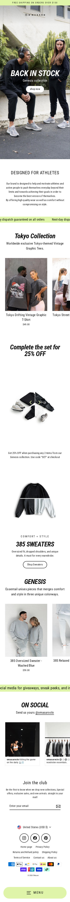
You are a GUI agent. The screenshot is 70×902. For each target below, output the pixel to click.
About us (52, 857)
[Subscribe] (57, 806)
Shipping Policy (49, 852)
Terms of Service (22, 857)
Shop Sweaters (35, 564)
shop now (35, 89)
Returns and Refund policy (26, 852)
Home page (26, 846)
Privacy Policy (42, 846)
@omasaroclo (45, 712)
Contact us (38, 857)
